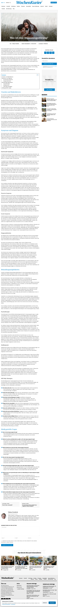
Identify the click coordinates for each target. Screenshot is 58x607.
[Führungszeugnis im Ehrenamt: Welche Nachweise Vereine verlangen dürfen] (44, 100)
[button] (8, 2)
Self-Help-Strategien (8, 86)
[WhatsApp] (53, 53)
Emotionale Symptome (8, 79)
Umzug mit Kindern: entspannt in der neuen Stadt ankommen (52, 119)
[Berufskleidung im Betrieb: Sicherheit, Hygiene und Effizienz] (44, 115)
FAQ (29, 34)
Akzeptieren (52, 602)
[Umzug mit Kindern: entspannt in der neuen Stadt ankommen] (44, 120)
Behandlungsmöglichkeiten (7, 82)
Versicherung (45, 588)
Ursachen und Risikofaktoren (7, 76)
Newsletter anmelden (48, 63)
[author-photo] (2, 569)
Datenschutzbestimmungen (52, 66)
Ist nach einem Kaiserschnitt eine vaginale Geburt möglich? (29, 505)
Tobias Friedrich (15, 43)
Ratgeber (28, 588)
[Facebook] (45, 53)
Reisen (28, 593)
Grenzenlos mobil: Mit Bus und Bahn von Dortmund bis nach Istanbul (52, 109)
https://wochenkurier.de (12, 513)
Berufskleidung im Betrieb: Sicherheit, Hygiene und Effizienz (51, 114)
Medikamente (6, 85)
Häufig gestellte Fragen (6, 87)
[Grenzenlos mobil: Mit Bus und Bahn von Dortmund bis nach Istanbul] (44, 110)
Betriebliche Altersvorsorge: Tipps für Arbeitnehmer (50, 590)
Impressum (13, 604)
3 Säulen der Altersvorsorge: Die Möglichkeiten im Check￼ (49, 587)
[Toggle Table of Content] (37, 75)
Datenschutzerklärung (6, 604)
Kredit (44, 596)
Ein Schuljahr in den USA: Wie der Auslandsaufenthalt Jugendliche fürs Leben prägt (51, 104)
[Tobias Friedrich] (4, 516)
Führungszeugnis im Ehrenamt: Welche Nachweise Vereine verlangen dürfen (52, 99)
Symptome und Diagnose (7, 78)
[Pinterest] (50, 53)
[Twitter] (48, 53)
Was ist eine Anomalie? (7, 505)
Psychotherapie (7, 83)
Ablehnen (45, 602)
